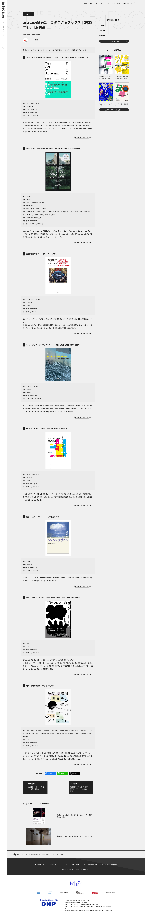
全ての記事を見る (114, 41)
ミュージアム (93, 3)
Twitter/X (74, 773)
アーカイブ (117, 3)
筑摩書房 (29, 564)
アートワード (108, 3)
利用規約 (64, 869)
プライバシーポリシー (75, 869)
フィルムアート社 (32, 109)
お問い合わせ (86, 869)
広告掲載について (56, 864)
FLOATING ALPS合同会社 (34, 218)
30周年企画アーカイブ (129, 3)
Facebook (50, 773)
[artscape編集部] (30, 42)
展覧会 (85, 3)
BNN (28, 647)
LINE (62, 773)
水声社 (29, 306)
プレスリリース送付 (72, 864)
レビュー (29, 14)
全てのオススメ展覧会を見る (114, 110)
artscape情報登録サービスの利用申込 (95, 864)
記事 (101, 3)
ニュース (102, 26)
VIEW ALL (44, 803)
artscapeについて (40, 864)
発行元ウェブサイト (82, 137)
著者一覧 (114, 864)
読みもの (102, 35)
